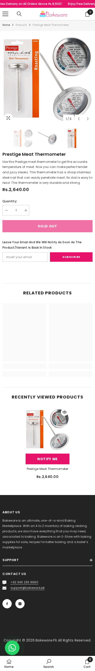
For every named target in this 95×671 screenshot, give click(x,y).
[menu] (5, 14)
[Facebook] (7, 603)
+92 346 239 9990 (24, 582)
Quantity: (9, 201)
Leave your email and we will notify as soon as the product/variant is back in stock (42, 245)
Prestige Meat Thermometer (47, 469)
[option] (47, 78)
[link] (24, 366)
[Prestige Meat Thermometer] (47, 429)
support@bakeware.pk (27, 588)
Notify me (47, 459)
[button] (79, 119)
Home (6, 25)
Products (21, 25)
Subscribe (71, 257)
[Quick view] (64, 412)
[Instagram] (20, 603)
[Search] (19, 14)
